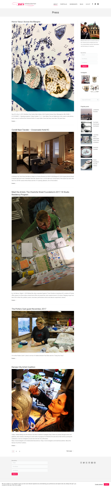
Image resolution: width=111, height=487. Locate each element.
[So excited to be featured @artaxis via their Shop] (85, 88)
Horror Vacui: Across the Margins (26, 22)
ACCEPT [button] (106, 484)
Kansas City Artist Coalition (23, 367)
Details (13, 121)
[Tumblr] (86, 462)
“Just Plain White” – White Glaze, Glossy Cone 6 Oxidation (96, 138)
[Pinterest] (89, 462)
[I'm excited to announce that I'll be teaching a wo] (94, 88)
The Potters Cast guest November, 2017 (29, 309)
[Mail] (94, 462)
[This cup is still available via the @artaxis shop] (85, 79)
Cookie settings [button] (99, 484)
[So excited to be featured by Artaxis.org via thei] (94, 79)
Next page (69, 451)
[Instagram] (98, 4)
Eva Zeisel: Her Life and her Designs (96, 124)
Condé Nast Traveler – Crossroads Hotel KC (30, 130)
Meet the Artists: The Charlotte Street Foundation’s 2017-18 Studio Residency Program (40, 193)
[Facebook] (92, 4)
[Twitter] (95, 4)
